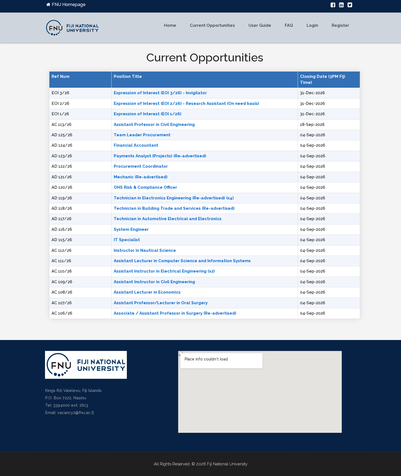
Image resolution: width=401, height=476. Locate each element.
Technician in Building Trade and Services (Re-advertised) (174, 208)
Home (170, 25)
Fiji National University (227, 464)
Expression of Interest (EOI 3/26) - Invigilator (160, 92)
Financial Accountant (136, 145)
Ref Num (61, 76)
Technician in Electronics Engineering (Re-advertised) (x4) (174, 198)
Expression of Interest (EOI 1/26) (147, 113)
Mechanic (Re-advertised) (140, 177)
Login (312, 25)
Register (340, 25)
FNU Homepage (69, 4)
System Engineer (131, 229)
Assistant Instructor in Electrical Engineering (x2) (164, 271)
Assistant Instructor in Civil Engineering (154, 281)
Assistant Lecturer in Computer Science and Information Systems (182, 260)
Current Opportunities (212, 25)
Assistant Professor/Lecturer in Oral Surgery (161, 302)
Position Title (128, 76)
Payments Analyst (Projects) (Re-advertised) (160, 155)
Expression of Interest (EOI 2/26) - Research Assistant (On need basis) (186, 103)
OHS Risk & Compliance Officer (145, 187)
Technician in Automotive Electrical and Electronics (168, 218)
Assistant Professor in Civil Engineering (154, 124)
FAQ (289, 25)
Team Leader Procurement (142, 134)
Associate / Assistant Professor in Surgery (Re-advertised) (175, 313)
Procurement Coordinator (141, 166)
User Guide (260, 25)
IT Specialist (127, 239)
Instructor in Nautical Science (145, 250)
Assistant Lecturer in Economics (147, 292)
